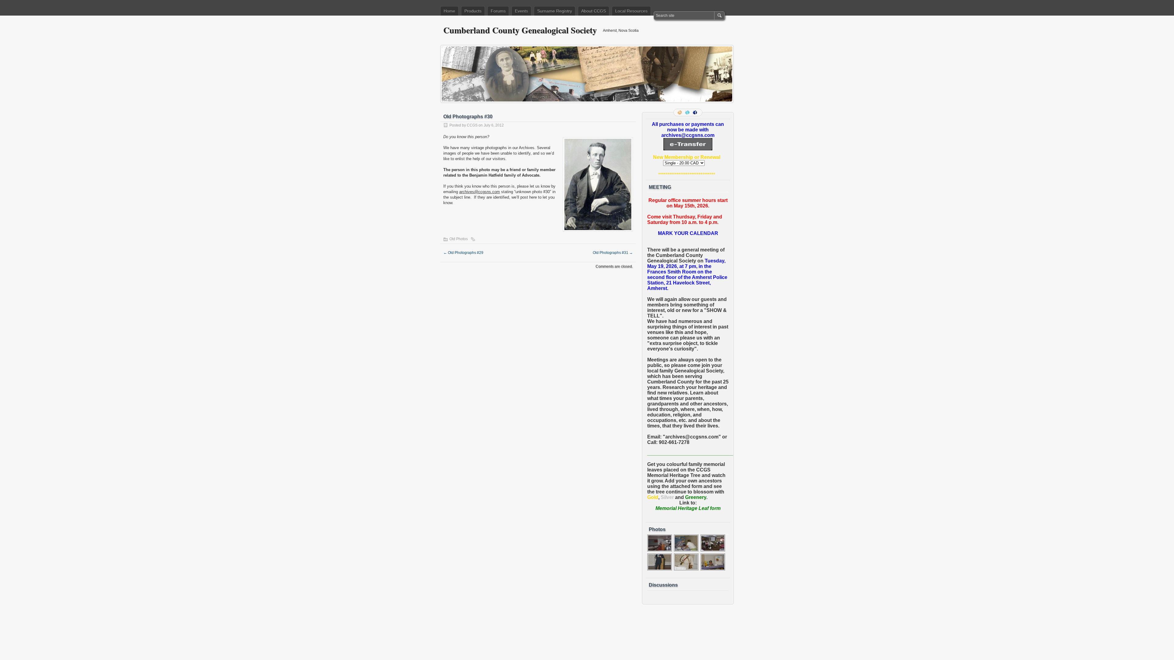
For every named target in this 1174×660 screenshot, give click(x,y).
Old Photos (458, 239)
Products (473, 11)
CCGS (472, 125)
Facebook (695, 112)
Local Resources (631, 11)
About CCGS (593, 11)
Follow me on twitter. (688, 112)
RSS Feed (680, 112)
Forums (498, 11)
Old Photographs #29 (463, 253)
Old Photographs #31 (613, 253)
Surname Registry (554, 11)
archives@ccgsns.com (479, 191)
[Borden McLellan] (660, 550)
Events (521, 11)
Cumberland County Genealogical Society (520, 30)
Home (449, 11)
